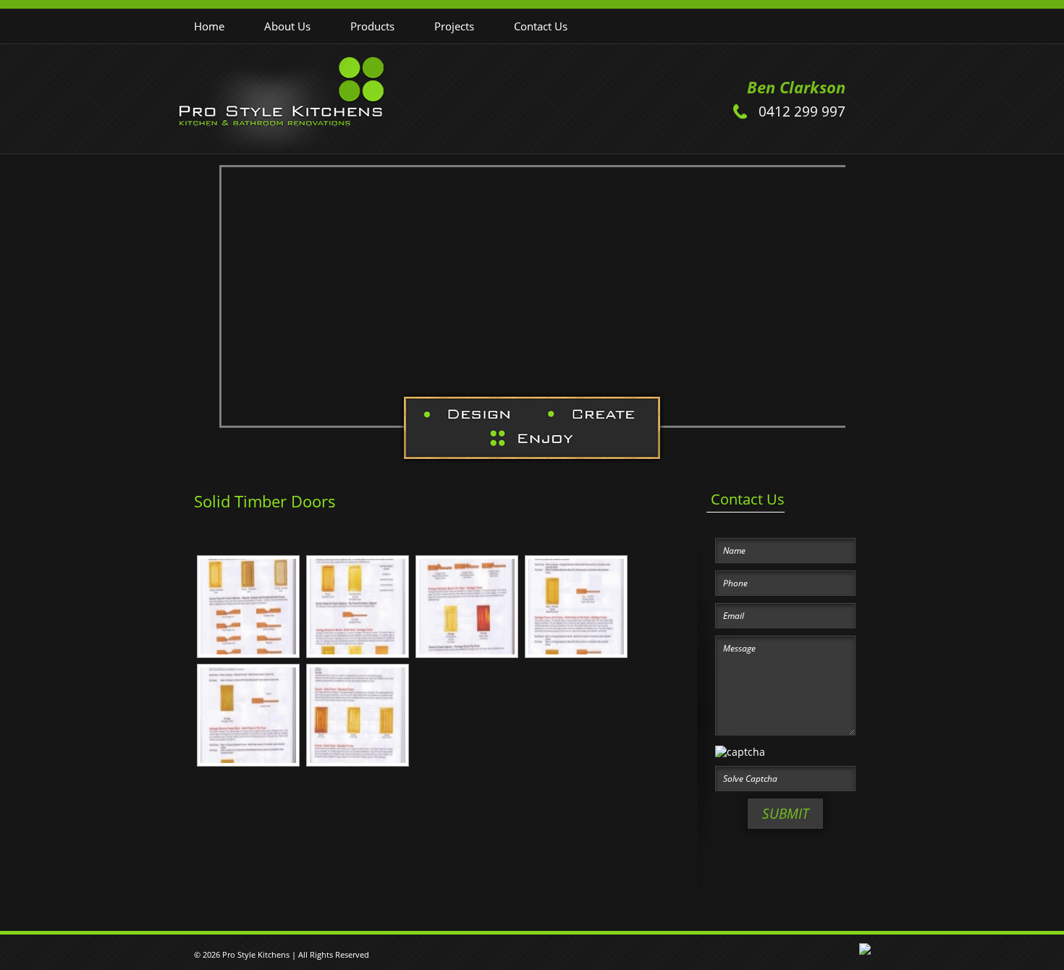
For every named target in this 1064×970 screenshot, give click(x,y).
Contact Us (540, 26)
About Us (287, 26)
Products (372, 26)
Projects (454, 26)
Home (209, 26)
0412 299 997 (802, 111)
